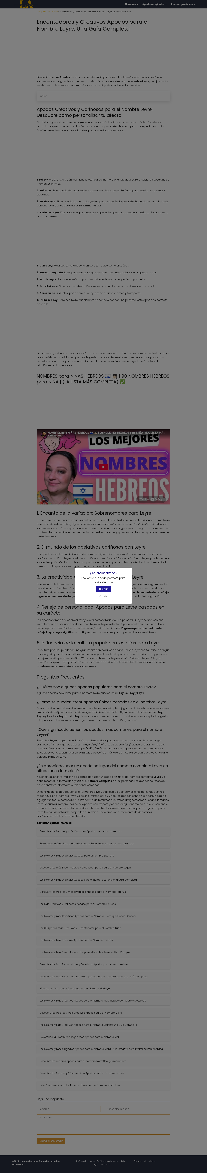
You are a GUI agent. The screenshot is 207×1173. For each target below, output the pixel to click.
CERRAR (103, 596)
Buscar (103, 589)
